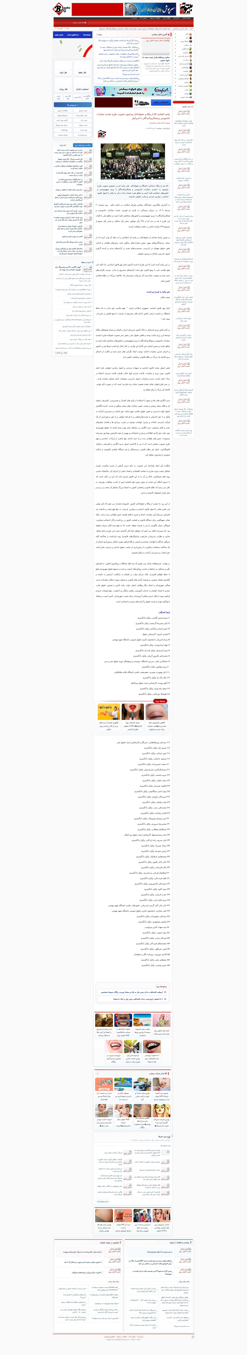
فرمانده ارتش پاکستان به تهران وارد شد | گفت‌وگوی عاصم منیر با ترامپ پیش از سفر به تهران (147, 1152)
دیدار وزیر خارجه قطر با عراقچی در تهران (183, 179)
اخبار (191, 28)
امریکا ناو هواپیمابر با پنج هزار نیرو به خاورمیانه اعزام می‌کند (183, 260)
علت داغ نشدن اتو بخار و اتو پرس (80, 335)
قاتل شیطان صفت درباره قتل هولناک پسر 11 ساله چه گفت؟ (148, 1186)
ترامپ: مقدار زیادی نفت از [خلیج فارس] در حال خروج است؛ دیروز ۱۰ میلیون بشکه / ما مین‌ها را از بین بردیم (183, 279)
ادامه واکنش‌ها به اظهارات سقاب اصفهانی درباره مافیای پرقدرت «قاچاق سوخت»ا (118, 55)
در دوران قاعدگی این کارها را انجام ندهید (78, 315)
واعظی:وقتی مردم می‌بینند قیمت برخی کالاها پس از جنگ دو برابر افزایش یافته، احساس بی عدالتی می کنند (118, 79)
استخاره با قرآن (82, 89)
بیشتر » (99, 34)
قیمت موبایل (83, 125)
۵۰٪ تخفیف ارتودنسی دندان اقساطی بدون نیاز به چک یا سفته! (138, 999)
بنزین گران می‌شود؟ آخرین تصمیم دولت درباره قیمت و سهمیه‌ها (152, 1272)
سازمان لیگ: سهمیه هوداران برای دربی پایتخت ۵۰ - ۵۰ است (72, 1311)
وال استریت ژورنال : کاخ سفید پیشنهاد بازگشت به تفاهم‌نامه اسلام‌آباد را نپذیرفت (68, 160)
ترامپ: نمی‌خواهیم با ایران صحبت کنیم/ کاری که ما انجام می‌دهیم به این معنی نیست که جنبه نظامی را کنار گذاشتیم (68, 152)
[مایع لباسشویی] (132, 91)
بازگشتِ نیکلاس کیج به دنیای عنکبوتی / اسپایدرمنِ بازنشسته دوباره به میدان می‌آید (109, 1162)
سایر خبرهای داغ (103, 1201)
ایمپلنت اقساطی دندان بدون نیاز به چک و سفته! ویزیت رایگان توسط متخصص (132, 992)
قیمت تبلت (83, 130)
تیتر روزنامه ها (82, 135)
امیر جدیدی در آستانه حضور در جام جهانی (71, 1288)
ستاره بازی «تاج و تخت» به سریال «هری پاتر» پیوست (82, 1252)
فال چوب (77, 97)
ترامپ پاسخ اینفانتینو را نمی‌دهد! (149, 1170)
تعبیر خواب (58, 97)
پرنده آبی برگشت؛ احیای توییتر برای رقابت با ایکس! (75, 274)
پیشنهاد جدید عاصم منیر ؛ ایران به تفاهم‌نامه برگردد (177, 1319)
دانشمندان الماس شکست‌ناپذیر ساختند (79, 294)
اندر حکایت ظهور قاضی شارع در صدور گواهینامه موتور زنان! (143, 1319)
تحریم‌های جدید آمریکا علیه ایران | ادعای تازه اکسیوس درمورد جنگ (143, 1311)
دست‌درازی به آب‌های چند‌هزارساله (159, 1252)
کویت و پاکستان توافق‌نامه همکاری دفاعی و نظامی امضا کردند (183, 123)
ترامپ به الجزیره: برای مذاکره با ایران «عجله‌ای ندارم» (184, 337)
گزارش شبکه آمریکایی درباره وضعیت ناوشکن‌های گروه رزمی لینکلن (183, 392)
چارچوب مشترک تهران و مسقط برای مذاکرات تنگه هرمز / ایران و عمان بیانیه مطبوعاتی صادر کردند (69, 228)
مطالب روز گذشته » (61, 353)
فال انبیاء (63, 73)
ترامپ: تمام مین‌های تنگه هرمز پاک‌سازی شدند (69, 243)
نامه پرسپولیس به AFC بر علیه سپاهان (109, 1186)
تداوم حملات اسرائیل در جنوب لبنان (183, 319)
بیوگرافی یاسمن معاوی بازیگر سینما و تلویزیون (76, 326)
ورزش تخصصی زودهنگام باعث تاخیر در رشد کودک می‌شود (73, 348)
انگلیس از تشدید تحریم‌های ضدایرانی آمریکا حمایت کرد (119, 61)
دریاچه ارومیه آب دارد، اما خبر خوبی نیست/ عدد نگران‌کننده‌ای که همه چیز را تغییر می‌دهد (183, 219)
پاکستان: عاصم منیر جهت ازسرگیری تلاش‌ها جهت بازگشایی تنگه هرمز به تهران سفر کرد (183, 241)
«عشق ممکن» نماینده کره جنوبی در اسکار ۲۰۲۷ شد (82, 1262)
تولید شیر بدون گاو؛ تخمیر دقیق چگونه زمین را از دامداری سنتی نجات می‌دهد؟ (73, 280)
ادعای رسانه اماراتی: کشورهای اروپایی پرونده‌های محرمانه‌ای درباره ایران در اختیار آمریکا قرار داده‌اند (183, 198)
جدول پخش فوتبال (62, 125)
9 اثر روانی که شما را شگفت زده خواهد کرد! (77, 302)
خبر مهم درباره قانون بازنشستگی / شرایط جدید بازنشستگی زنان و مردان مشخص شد (110, 1178)
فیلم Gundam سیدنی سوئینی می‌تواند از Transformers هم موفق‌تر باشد (105, 1288)
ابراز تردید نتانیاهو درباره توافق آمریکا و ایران (183, 374)
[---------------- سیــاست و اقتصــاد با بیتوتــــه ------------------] (179, 1242)
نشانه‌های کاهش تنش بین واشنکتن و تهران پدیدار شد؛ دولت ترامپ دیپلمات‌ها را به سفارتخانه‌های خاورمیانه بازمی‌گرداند (68, 251)
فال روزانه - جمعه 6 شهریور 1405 (80, 285)
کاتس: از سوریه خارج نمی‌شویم (72, 236)
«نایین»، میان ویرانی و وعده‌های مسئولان (86, 1272)
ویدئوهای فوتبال (62, 115)
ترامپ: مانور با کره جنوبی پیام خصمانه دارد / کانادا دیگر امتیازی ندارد (68, 212)
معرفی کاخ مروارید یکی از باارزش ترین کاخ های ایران (74, 343)
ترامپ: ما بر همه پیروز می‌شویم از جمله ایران (143, 1326)
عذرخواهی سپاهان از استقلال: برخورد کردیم (73, 1303)
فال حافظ (82, 73)
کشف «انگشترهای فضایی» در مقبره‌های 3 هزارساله (104, 1296)
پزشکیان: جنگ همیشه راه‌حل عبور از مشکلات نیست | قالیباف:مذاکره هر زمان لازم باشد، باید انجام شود (119, 48)
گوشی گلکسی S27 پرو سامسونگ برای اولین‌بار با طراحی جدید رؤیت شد (68, 268)
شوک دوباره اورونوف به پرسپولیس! (106, 1303)
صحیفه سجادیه (63, 135)
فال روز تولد (68, 97)
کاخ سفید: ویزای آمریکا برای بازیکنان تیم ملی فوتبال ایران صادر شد (147, 1178)
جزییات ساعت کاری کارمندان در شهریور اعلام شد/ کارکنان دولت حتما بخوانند (175, 1311)
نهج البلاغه (64, 130)
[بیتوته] (61, 15)
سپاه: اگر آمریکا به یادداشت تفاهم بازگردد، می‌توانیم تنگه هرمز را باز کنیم (118, 41)
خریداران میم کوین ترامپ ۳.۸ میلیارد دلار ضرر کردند (110, 1170)
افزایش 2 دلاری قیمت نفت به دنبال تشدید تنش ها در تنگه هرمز (148, 1193)
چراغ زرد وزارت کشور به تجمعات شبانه (147, 1162)
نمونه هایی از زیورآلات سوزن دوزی (80, 339)
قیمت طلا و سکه (81, 115)
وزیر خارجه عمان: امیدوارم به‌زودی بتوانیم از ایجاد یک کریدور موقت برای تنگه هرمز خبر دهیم (68, 220)
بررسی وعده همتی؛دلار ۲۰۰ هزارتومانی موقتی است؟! (143, 1301)
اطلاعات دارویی (62, 110)
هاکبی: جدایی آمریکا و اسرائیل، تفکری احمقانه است (109, 1193)
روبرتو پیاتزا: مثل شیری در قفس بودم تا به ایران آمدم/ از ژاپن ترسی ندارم (71, 1318)
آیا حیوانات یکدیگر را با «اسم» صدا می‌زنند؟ (74, 1296)
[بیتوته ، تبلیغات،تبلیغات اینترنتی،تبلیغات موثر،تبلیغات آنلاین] (97, 9)
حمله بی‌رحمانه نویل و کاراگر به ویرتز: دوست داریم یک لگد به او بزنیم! (105, 1311)
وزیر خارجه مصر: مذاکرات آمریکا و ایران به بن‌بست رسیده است (183, 432)
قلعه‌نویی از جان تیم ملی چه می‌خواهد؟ (105, 1318)
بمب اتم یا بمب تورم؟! (130, 74)
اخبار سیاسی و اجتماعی (180, 28)
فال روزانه (63, 89)
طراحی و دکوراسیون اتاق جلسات (81, 298)
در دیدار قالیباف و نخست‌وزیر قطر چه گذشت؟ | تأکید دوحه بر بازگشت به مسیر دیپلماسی (183, 161)
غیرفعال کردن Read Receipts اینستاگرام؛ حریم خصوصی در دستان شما (72, 321)
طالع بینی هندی (86, 97)
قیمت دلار (84, 120)
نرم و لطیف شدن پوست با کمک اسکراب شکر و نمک (75, 330)
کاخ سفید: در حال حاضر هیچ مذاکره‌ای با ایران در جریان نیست (184, 142)
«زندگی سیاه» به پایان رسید (113, 1153)
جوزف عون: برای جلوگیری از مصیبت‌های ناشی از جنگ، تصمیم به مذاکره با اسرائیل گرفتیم (183, 300)
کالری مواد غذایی (62, 120)
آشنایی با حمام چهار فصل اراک (81, 311)
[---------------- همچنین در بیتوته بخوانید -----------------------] (109, 1242)
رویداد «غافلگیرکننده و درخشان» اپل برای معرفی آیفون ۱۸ (73, 289)
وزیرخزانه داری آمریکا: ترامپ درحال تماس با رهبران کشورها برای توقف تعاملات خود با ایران (174, 1289)
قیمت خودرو (83, 110)
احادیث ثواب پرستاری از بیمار (82, 306)
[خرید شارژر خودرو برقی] (153, 102)
